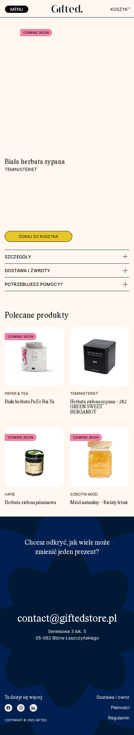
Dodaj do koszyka (38, 236)
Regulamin (118, 717)
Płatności (120, 707)
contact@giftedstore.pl (67, 619)
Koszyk (119, 9)
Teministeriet (21, 169)
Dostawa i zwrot (113, 697)
